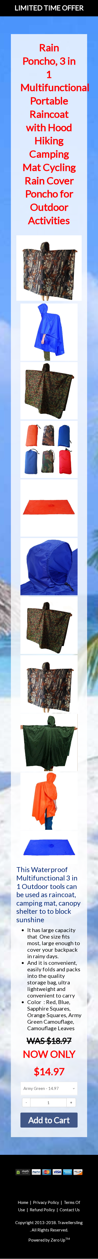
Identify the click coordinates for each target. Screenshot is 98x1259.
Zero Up (60, 1239)
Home (23, 1202)
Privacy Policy (46, 1202)
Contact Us (70, 1209)
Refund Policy (42, 1209)
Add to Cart (49, 1120)
